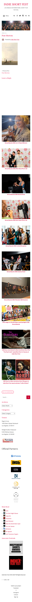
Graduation (8, 519)
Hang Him (8, 516)
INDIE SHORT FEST (16, 4)
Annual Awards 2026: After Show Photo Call (16, 169)
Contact (16, 595)
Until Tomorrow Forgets (12, 534)
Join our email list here (8, 392)
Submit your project (16, 586)
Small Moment (9, 521)
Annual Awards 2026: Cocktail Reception (16, 246)
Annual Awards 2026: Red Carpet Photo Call (16, 220)
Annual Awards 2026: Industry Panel (16, 272)
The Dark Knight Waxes (12, 513)
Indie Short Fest (15, 40)
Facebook (16, 588)
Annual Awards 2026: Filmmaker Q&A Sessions (16, 300)
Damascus (8, 529)
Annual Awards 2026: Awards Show (16, 194)
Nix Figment (9, 531)
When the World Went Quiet (13, 524)
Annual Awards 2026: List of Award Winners (16, 143)
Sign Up (16, 597)
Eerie (7, 511)
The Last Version (10, 526)
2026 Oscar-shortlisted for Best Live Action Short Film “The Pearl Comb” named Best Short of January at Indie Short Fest (16, 352)
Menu (7, 16)
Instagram (16, 592)
